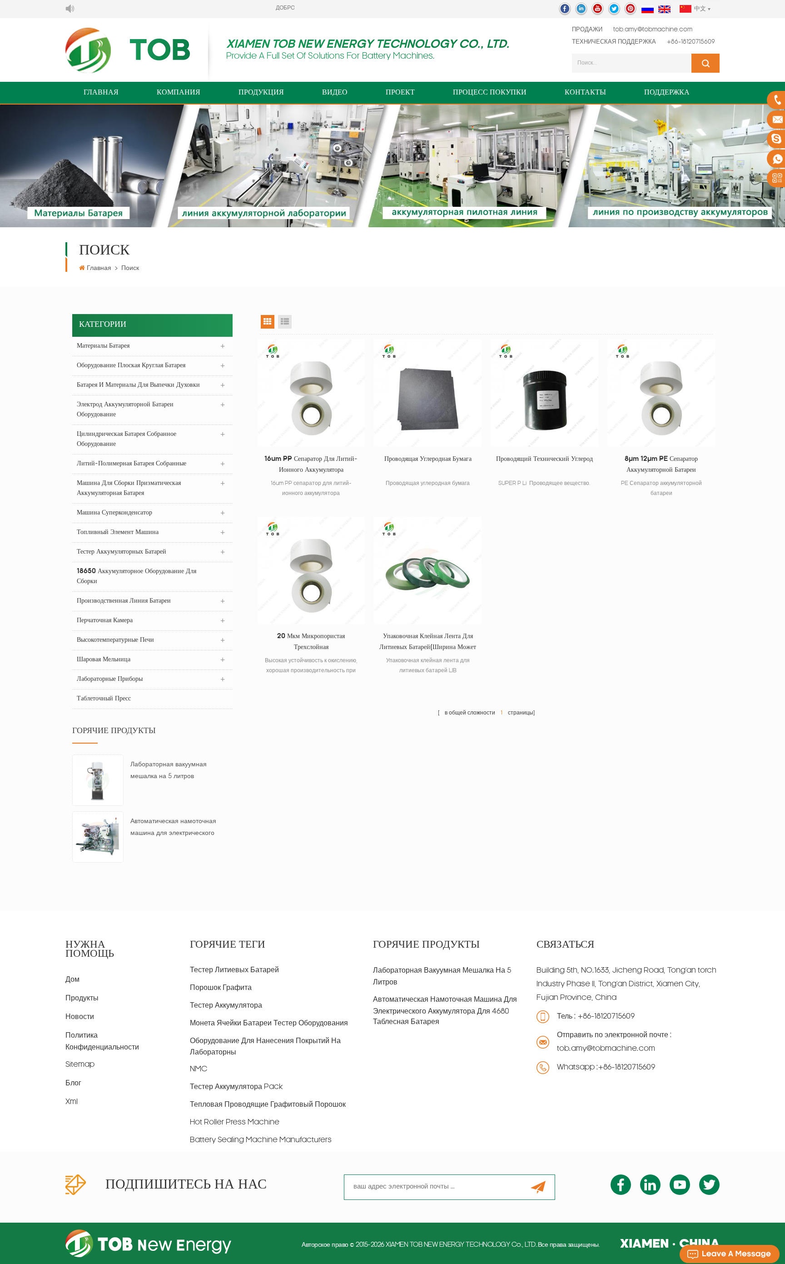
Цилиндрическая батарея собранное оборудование (126, 439)
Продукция (261, 92)
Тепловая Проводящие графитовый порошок (268, 1105)
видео (335, 92)
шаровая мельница (103, 659)
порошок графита (221, 988)
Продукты (82, 998)
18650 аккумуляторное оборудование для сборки (136, 576)
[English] (664, 9)
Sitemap (79, 1065)
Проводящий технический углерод (544, 459)
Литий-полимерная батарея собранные (131, 463)
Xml (71, 1102)
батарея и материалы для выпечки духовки (138, 385)
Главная (101, 92)
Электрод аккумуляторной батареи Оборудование (125, 409)
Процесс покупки (490, 92)
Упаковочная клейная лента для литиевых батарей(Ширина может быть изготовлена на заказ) (427, 643)
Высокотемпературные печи (115, 640)
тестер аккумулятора (226, 1005)
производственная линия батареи (124, 601)
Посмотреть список (285, 322)
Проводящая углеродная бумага (428, 459)
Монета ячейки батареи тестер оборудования (269, 1023)
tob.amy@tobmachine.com (652, 30)
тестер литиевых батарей (234, 970)
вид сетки (267, 322)
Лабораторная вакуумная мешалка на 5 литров (168, 770)
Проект (400, 92)
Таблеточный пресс (104, 698)
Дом (72, 980)
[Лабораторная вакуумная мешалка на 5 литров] (98, 780)
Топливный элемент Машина (118, 532)
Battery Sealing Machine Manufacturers (261, 1140)
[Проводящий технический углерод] (544, 393)
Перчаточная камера (105, 620)
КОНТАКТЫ (585, 92)
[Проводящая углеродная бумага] (428, 393)
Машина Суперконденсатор (114, 513)
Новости (79, 1017)
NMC (198, 1069)
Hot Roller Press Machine (234, 1122)
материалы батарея (103, 346)
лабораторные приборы (110, 679)
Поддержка (667, 92)
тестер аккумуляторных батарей (121, 552)
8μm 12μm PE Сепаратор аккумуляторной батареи (661, 465)
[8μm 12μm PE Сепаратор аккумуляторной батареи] (661, 393)
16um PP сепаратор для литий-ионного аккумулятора (311, 465)
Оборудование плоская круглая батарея (131, 365)
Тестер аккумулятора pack (236, 1087)
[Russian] (647, 9)
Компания (178, 92)
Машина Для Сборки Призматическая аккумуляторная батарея (129, 488)
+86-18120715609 (691, 42)
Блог (73, 1083)
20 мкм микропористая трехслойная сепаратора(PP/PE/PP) (311, 643)
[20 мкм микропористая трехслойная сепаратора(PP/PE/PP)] (311, 571)
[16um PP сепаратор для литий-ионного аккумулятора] (311, 393)
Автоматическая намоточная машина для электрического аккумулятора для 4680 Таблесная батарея (173, 828)
